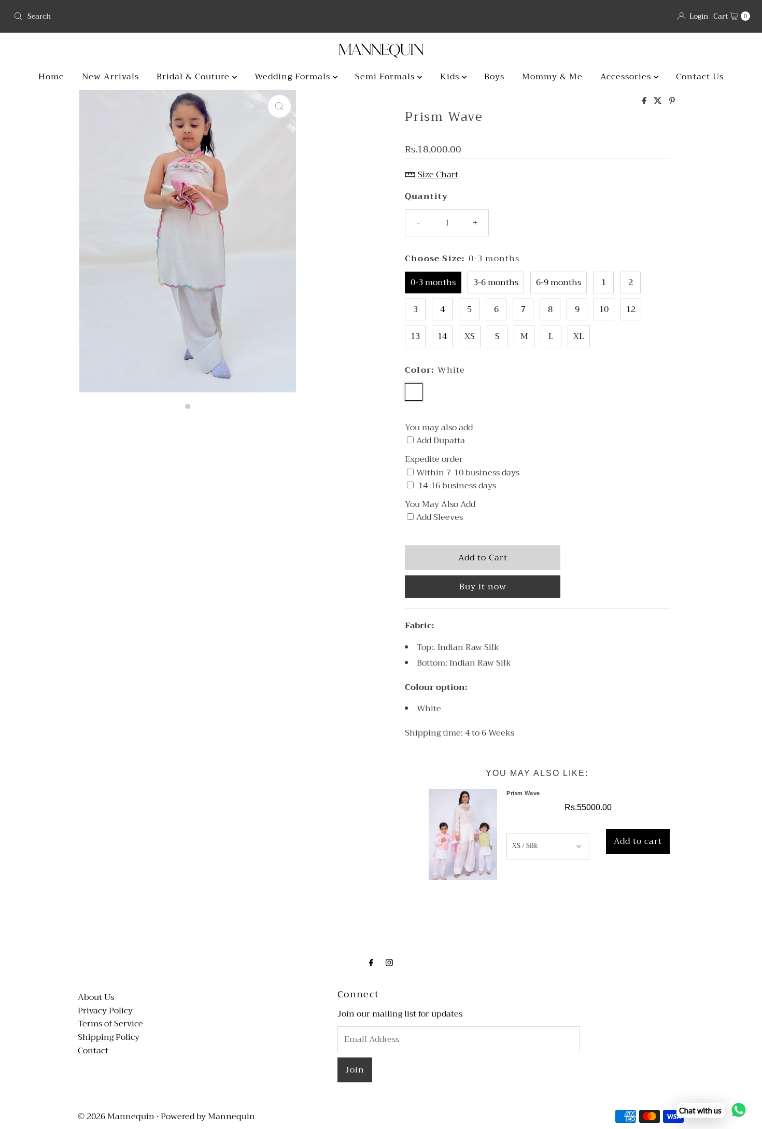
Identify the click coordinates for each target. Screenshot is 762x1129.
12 (631, 309)
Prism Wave (523, 793)
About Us (96, 997)
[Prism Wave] (463, 834)
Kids (451, 76)
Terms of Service (110, 1024)
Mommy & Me (552, 76)
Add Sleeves (439, 518)
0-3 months (433, 282)
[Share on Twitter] (659, 101)
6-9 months (558, 282)
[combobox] (193, 16)
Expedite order (434, 460)
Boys (494, 76)
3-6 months (495, 282)
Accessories (627, 76)
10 (604, 309)
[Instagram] (389, 963)
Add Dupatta (440, 441)
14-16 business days (456, 486)
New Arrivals (110, 76)
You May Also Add (440, 505)
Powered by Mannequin (208, 1116)
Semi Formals (386, 76)
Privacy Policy (105, 1011)
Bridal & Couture (194, 76)
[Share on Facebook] (645, 101)
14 (442, 336)
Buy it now (482, 587)
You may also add (439, 428)
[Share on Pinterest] (672, 101)
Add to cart (638, 841)
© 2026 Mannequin (116, 1116)
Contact (93, 1050)
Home (51, 76)
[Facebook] (371, 963)
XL (578, 336)
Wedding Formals (294, 76)
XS (469, 336)
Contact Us (700, 76)
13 (415, 336)
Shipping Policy (108, 1037)
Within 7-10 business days (467, 473)
